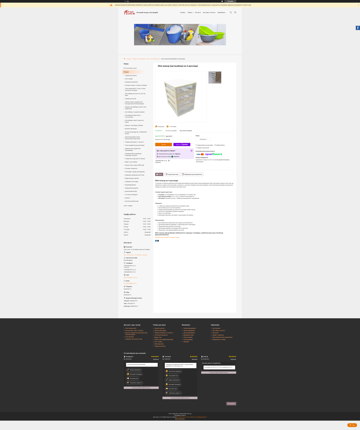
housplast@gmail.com (130, 283)
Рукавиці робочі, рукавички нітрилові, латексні (133, 154)
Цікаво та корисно (218, 335)
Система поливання (131, 194)
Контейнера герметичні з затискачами (133, 116)
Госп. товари (158, 341)
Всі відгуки (231, 403)
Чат (353, 425)
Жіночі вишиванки (189, 330)
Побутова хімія (159, 344)
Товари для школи (131, 75)
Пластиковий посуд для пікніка (134, 145)
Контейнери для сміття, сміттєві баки (135, 94)
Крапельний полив (131, 191)
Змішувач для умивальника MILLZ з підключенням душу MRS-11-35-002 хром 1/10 (179, 365)
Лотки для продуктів (161, 335)
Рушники (186, 341)
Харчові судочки (159, 328)
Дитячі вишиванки (189, 332)
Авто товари (128, 205)
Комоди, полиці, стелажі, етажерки (136, 85)
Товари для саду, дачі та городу (135, 158)
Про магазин (216, 328)
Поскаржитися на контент (184, 417)
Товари (189, 12)
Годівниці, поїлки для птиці (133, 339)
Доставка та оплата (209, 12)
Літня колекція (188, 337)
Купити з (178, 144)
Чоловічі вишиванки (190, 328)
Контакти (198, 12)
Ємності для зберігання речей (163, 339)
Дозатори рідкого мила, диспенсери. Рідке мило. (132, 137)
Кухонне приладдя (131, 128)
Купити (164, 144)
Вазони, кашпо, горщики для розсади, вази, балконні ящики (134, 102)
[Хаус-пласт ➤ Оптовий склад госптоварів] (129, 12)
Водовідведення (130, 185)
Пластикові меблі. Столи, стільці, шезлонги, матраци (135, 89)
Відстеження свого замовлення (222, 337)
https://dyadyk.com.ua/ (130, 277)
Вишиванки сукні (189, 335)
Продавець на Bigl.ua (180, 415)
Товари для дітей (130, 98)
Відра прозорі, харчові (132, 178)
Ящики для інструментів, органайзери (133, 149)
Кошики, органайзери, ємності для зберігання (146, 59)
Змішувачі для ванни (131, 82)
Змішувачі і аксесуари (131, 181)
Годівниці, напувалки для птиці (134, 175)
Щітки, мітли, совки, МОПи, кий (134, 165)
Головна (182, 12)
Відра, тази (157, 337)
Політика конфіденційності (199, 417)
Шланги (127, 198)
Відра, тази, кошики (131, 162)
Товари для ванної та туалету (134, 142)
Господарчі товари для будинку (135, 171)
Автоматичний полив (131, 201)
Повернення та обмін (219, 339)
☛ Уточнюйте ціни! (130, 68)
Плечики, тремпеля (131, 168)
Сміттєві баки (129, 337)
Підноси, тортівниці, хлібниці (134, 125)
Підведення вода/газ (131, 188)
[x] (158, 241)
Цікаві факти (221, 12)
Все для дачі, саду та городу (134, 330)
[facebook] (156, 241)
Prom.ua (189, 413)
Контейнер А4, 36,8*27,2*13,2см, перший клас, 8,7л (218, 367)
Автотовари (129, 79)
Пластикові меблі (130, 328)
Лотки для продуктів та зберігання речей (136, 132)
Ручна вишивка (188, 339)
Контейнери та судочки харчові (134, 112)
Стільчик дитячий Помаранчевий (136, 364)
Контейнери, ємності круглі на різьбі (134, 121)
